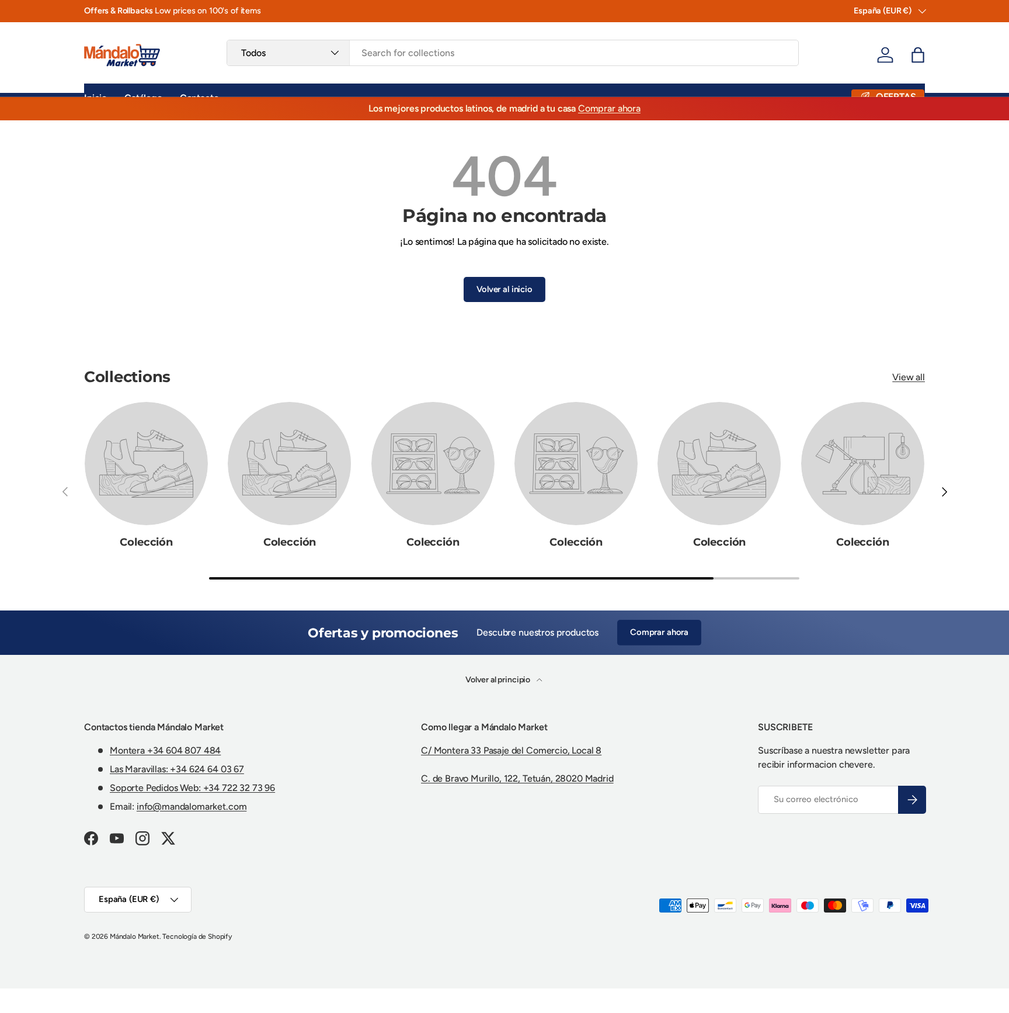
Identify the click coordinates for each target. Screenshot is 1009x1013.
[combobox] (512, 52)
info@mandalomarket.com (191, 806)
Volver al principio (498, 680)
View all (908, 377)
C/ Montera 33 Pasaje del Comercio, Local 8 (511, 750)
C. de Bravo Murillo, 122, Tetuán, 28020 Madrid (517, 778)
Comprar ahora (609, 108)
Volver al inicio (504, 289)
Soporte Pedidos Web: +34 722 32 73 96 (192, 787)
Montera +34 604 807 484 (165, 750)
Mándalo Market (134, 936)
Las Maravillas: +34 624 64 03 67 (177, 769)
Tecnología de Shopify (197, 936)
